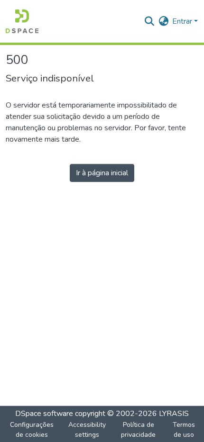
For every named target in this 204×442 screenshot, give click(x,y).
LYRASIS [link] (174, 413)
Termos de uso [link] (184, 429)
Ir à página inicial (102, 173)
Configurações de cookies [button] (32, 429)
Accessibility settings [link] (87, 429)
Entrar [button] (183, 21)
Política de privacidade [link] (138, 429)
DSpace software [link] (44, 413)
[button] (22, 21)
